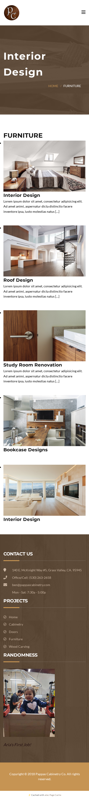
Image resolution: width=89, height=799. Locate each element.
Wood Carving (19, 646)
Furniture (16, 639)
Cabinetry (16, 624)
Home (53, 86)
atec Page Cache (53, 795)
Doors (13, 632)
